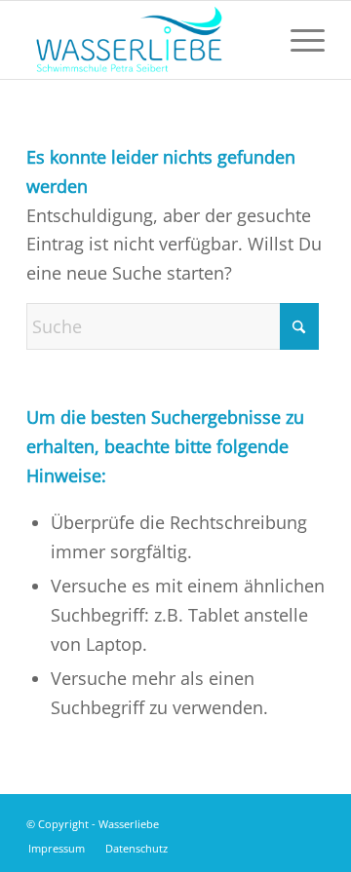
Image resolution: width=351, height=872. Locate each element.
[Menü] (298, 40)
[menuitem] (298, 40)
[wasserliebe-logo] (145, 40)
